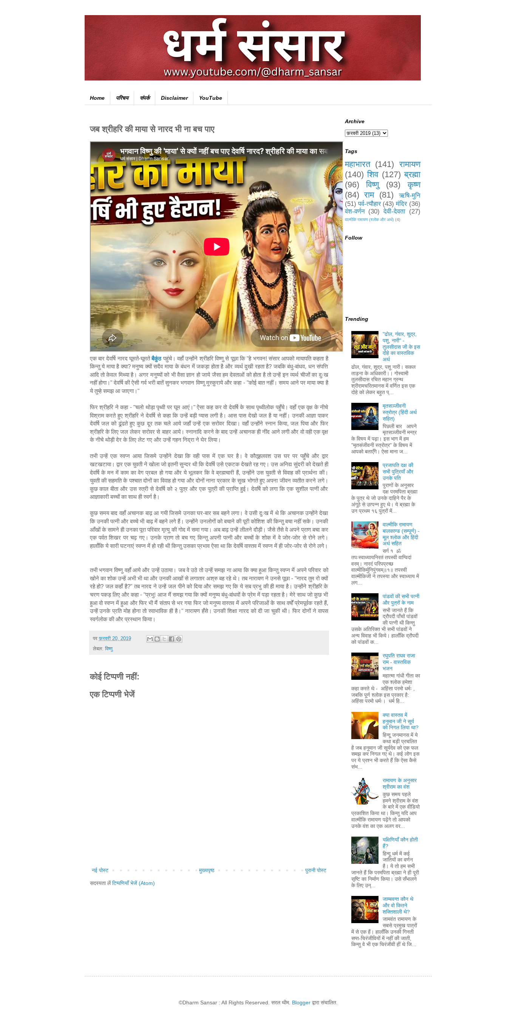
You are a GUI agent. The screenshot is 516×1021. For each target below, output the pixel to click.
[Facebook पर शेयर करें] (171, 639)
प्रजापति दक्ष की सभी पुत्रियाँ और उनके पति (398, 471)
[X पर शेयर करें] (164, 639)
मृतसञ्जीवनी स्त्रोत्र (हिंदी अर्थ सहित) (400, 412)
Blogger (301, 1002)
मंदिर (401, 203)
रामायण (409, 164)
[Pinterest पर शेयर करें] (178, 639)
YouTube (210, 98)
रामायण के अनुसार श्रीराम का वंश (400, 783)
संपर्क (145, 98)
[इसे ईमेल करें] (150, 639)
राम (369, 195)
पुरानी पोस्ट (315, 870)
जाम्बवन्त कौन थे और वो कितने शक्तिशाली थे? (398, 905)
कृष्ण (414, 184)
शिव (373, 174)
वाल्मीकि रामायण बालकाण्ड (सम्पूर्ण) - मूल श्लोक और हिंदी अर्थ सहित (401, 533)
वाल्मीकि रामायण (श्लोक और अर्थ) (369, 219)
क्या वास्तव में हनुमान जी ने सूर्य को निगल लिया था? (401, 721)
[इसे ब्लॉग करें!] (157, 639)
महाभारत (357, 164)
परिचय (122, 98)
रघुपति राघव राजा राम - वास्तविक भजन (399, 662)
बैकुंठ (156, 358)
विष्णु (109, 648)
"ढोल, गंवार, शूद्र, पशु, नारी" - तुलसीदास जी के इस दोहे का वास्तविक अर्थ (401, 346)
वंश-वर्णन (355, 211)
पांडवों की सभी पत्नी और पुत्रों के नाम (401, 599)
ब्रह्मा (412, 174)
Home (97, 98)
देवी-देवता (394, 211)
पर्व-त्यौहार (369, 203)
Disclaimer (174, 98)
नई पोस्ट (100, 870)
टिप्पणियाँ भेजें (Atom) (133, 883)
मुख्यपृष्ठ (206, 870)
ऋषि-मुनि (409, 195)
